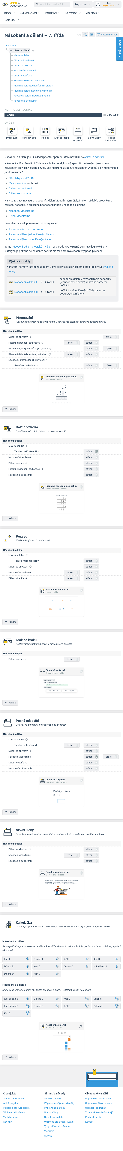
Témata (7, 13)
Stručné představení (13, 1098)
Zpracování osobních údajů (99, 1112)
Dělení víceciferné (23, 75)
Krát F (67, 1006)
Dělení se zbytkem (23, 65)
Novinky (7, 1121)
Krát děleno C (11, 1006)
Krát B (96, 959)
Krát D (37, 973)
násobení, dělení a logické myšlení (32, 246)
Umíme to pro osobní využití (59, 1121)
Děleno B (9, 966)
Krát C (37, 966)
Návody (48, 1135)
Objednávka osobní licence (99, 1098)
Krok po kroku (61, 137)
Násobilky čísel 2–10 (21, 178)
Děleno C (68, 966)
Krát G (7, 1013)
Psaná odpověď (78, 139)
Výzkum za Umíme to (14, 1112)
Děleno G (38, 1006)
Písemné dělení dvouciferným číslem (33, 90)
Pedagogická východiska (16, 1108)
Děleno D (9, 973)
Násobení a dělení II (26, 291)
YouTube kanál (10, 1117)
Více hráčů (91, 13)
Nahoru (12, 409)
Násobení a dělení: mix (25, 100)
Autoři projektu (10, 1103)
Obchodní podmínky (95, 1108)
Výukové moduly (53, 1098)
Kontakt (89, 1121)
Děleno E (38, 998)
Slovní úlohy (94, 137)
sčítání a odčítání (94, 157)
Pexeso (45, 137)
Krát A (7, 959)
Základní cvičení (28, 13)
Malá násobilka (21, 55)
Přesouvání (12, 137)
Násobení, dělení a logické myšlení (32, 95)
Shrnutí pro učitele (53, 1117)
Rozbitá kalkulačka (110, 139)
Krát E (67, 998)
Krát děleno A (100, 966)
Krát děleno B (11, 998)
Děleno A (38, 959)
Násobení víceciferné (25, 70)
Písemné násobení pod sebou (29, 80)
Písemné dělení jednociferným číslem (33, 85)
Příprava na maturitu (54, 1108)
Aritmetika (10, 45)
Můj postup (81, 4)
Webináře (49, 1131)
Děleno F (98, 998)
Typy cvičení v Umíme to (57, 1126)
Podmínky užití (93, 1117)
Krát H (67, 959)
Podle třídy (9, 20)
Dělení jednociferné (24, 60)
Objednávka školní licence (98, 1103)
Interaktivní (51, 13)
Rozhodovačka (28, 137)
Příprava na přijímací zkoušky (59, 1103)
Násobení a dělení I (25, 282)
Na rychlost (71, 13)
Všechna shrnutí (109, 34)
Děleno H (98, 1006)
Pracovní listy (51, 1112)
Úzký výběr (112, 115)
